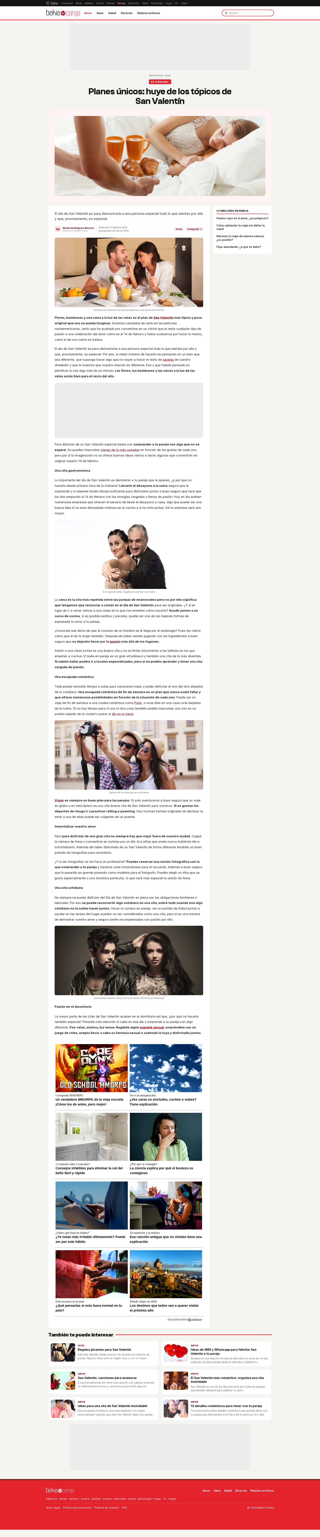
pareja (107, 1498)
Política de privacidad (77, 1507)
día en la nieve (122, 714)
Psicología (157, 3)
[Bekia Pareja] (63, 13)
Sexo (100, 13)
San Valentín (164, 317)
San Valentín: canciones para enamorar (107, 1378)
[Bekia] (52, 3)
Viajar (59, 800)
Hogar (169, 3)
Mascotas (133, 3)
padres (96, 1498)
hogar (157, 1498)
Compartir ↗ (194, 229)
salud (132, 1498)
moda (63, 1498)
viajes (172, 1498)
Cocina (100, 3)
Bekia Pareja (156, 75)
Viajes (184, 3)
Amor (88, 13)
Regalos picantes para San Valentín (104, 1349)
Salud (145, 3)
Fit (176, 3)
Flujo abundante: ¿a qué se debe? (238, 246)
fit (164, 1498)
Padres (111, 3)
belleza (74, 1498)
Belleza (89, 3)
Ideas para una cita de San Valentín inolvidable (112, 1406)
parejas (168, 359)
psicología (144, 1498)
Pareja (121, 3)
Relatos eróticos (148, 13)
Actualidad (67, 3)
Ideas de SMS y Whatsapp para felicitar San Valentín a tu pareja (223, 1351)
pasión (115, 641)
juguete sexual (152, 1027)
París (138, 703)
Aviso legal (53, 1507)
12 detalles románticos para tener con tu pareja (226, 1406)
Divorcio (127, 13)
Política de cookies (106, 1507)
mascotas (120, 1498)
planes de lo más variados (120, 450)
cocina (85, 1498)
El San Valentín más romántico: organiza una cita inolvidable (227, 1380)
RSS (124, 1507)
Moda (79, 3)
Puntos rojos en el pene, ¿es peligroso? (242, 218)
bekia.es (51, 1498)
